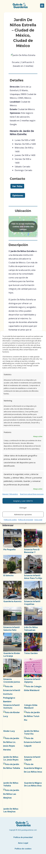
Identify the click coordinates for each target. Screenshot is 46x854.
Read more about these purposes (32, 494)
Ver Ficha (17, 186)
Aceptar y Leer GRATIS (23, 501)
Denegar (23, 507)
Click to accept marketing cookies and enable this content (23, 227)
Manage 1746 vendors (10, 494)
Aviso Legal (38, 520)
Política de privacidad (25, 520)
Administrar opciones (23, 514)
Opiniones (17, 195)
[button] (42, 6)
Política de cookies (10, 520)
